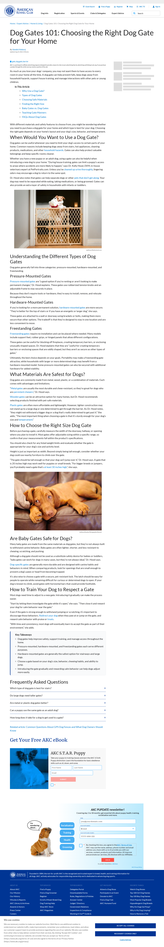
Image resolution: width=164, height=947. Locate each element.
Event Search (90, 7)
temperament (26, 419)
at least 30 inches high (55, 467)
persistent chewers (23, 391)
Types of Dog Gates (32, 95)
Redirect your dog (48, 615)
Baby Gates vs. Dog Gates (35, 108)
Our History (15, 896)
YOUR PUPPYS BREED (85, 825)
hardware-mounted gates (72, 307)
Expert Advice (22, 23)
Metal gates (17, 388)
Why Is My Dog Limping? (140, 910)
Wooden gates (17, 396)
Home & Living (36, 23)
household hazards (54, 150)
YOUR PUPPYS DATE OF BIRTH (87, 832)
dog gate (19, 61)
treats (50, 619)
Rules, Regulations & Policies (82, 896)
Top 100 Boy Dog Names (140, 896)
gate (13, 61)
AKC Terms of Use (124, 845)
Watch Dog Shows (137, 889)
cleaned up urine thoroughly (78, 169)
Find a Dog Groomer (48, 893)
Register (120, 7)
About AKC (15, 889)
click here (115, 864)
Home (12, 23)
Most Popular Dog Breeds (140, 900)
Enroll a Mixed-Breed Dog (50, 900)
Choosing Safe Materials (34, 99)
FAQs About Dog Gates (34, 116)
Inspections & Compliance (80, 910)
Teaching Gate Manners (34, 112)
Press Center (15, 910)
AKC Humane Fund (108, 903)
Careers (13, 914)
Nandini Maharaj (19, 49)
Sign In (157, 7)
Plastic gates (16, 405)
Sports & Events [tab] (77, 13)
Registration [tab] (59, 13)
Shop (131, 7)
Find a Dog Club (106, 900)
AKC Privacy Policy (137, 867)
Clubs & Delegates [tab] (98, 13)
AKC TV (142, 7)
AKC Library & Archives (19, 903)
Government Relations (79, 907)
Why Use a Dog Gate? (33, 90)
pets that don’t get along (86, 177)
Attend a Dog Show (108, 889)
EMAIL (81, 818)
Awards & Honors (17, 907)
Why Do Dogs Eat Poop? (140, 907)
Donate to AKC (106, 896)
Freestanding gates (19, 333)
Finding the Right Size (33, 103)
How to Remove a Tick (139, 914)
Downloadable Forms (79, 893)
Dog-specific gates (19, 564)
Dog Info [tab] (44, 13)
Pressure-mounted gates (22, 281)
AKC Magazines (46, 910)
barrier (25, 61)
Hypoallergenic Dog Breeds (141, 903)
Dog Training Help (47, 903)
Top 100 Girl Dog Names (140, 893)
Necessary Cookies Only (125, 934)
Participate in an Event (109, 893)
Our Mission (15, 893)
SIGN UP (107, 860)
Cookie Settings (125, 940)
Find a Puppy (105, 7)
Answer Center (76, 900)
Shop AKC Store (46, 907)
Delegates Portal (77, 889)
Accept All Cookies (125, 926)
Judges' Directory (77, 903)
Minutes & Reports (18, 900)
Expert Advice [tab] (118, 13)
